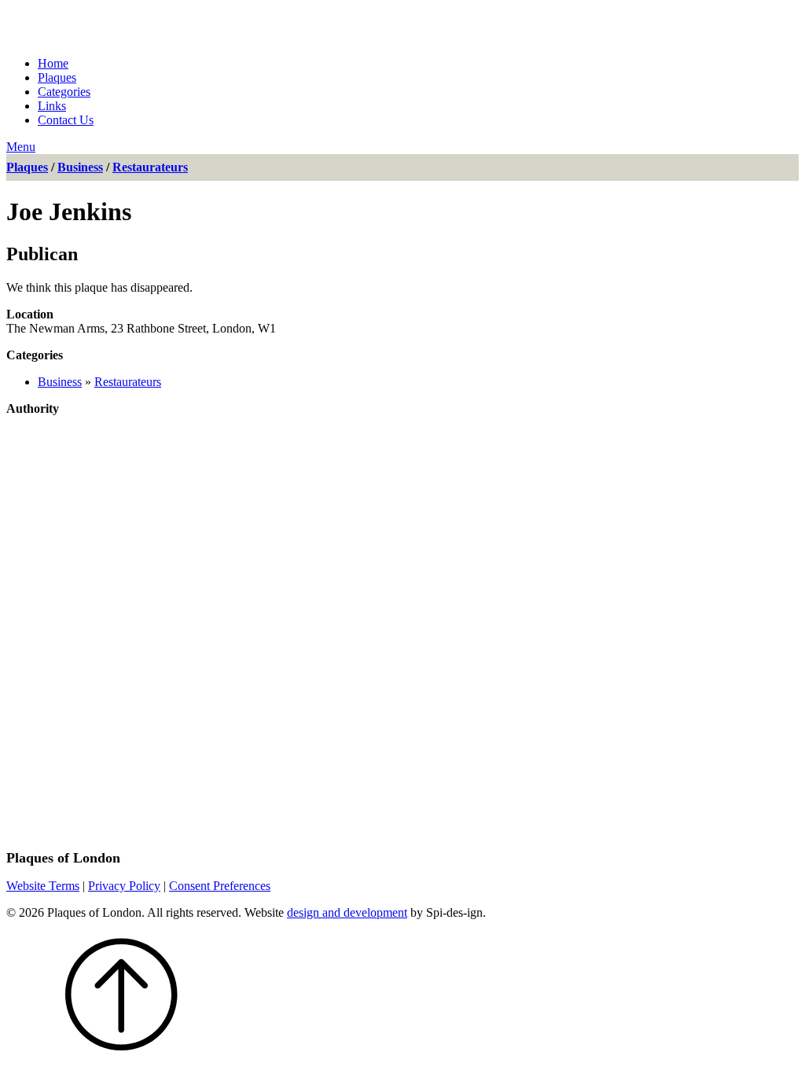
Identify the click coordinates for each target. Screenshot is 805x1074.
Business (80, 167)
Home (53, 63)
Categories (64, 91)
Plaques (57, 77)
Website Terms (42, 885)
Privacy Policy (124, 885)
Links (52, 105)
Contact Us (66, 120)
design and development (347, 912)
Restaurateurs (150, 167)
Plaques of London (148, 25)
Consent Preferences (219, 885)
